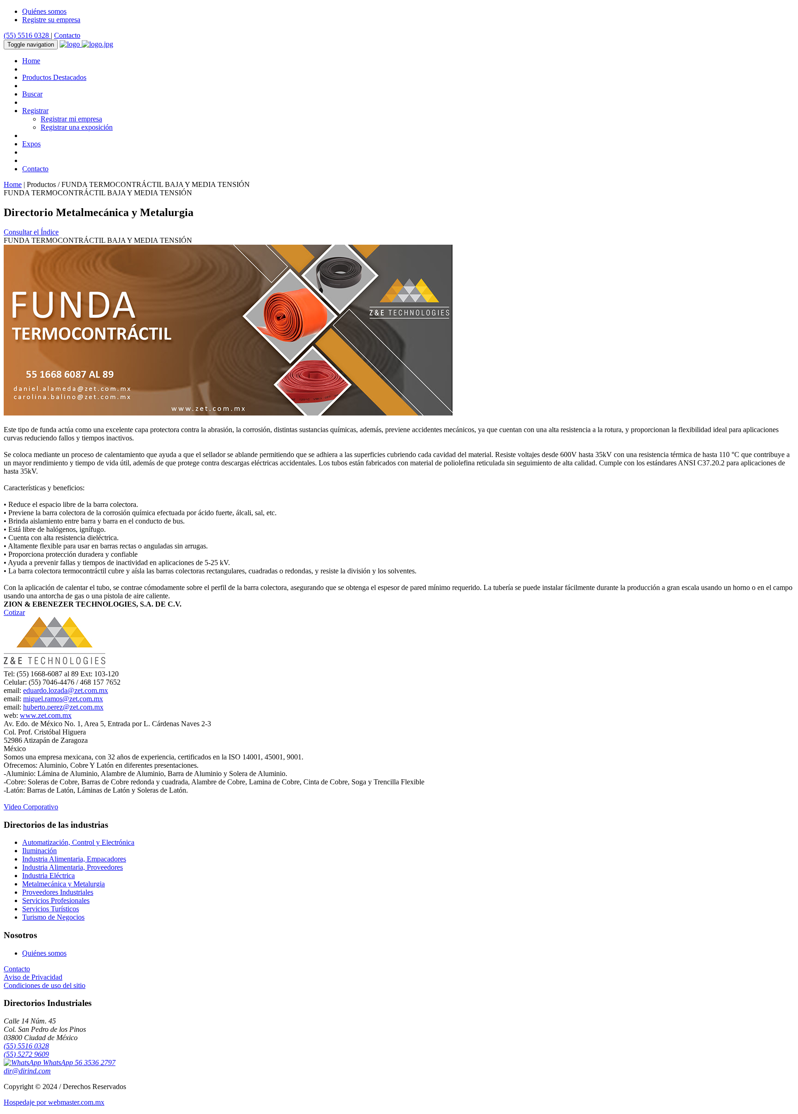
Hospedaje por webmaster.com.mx (54, 1102)
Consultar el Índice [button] (31, 232)
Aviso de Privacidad (33, 977)
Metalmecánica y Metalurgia (63, 884)
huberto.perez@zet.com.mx (63, 707)
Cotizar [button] (14, 612)
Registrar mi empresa (71, 119)
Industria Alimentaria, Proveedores (72, 867)
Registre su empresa (51, 20)
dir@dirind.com (27, 1071)
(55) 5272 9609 (26, 1054)
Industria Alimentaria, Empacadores (74, 859)
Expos (31, 144)
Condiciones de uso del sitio (44, 985)
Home (31, 61)
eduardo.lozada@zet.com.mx (65, 690)
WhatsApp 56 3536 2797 (78, 1062)
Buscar (32, 94)
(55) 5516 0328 (27, 35)
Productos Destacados (54, 77)
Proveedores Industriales (57, 892)
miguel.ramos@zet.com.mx (63, 699)
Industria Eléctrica (48, 875)
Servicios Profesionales (56, 900)
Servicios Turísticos (50, 909)
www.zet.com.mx (46, 715)
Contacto (67, 35)
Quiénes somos (44, 11)
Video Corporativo (31, 807)
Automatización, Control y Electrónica (78, 842)
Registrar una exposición (77, 127)
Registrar (35, 110)
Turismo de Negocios (53, 917)
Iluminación (39, 851)
